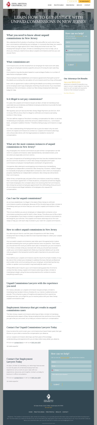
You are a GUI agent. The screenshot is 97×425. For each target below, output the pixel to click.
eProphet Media (52, 423)
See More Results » (69, 93)
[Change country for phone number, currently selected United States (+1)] (67, 50)
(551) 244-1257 (36, 342)
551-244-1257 (79, 36)
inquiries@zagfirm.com (66, 420)
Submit (71, 65)
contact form (18, 342)
